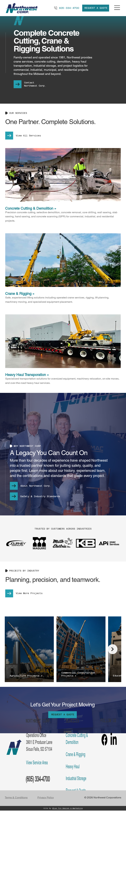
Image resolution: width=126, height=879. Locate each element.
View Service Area (37, 763)
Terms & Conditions (16, 797)
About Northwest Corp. (35, 485)
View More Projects (29, 593)
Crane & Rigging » (19, 294)
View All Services (28, 135)
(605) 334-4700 (38, 779)
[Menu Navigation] (117, 8)
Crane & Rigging (75, 754)
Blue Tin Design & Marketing (67, 808)
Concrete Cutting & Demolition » (30, 208)
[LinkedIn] (113, 740)
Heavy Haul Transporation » (27, 375)
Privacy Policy (45, 797)
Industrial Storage (76, 778)
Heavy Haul (73, 766)
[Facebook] (104, 740)
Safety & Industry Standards (40, 496)
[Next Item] (112, 649)
